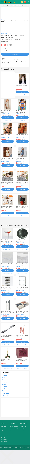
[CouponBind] (10, 2)
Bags (3, 377)
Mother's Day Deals (14, 428)
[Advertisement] (7, 84)
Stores (2, 428)
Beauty (4, 384)
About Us (3, 437)
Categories (3, 426)
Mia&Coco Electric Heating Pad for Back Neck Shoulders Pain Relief (7, 208)
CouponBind (25, 447)
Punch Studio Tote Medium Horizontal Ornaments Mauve (22, 360)
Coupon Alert (23, 426)
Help (21, 431)
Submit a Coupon (24, 430)
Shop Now (15, 54)
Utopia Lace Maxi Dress (21, 85)
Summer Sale (13, 430)
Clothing (4, 375)
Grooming (5, 395)
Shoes (4, 379)
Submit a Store (23, 428)
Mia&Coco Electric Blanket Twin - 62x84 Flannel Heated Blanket (22, 184)
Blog (2, 430)
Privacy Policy (4, 439)
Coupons (3, 431)
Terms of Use (4, 441)
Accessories (5, 382)
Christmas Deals (14, 426)
